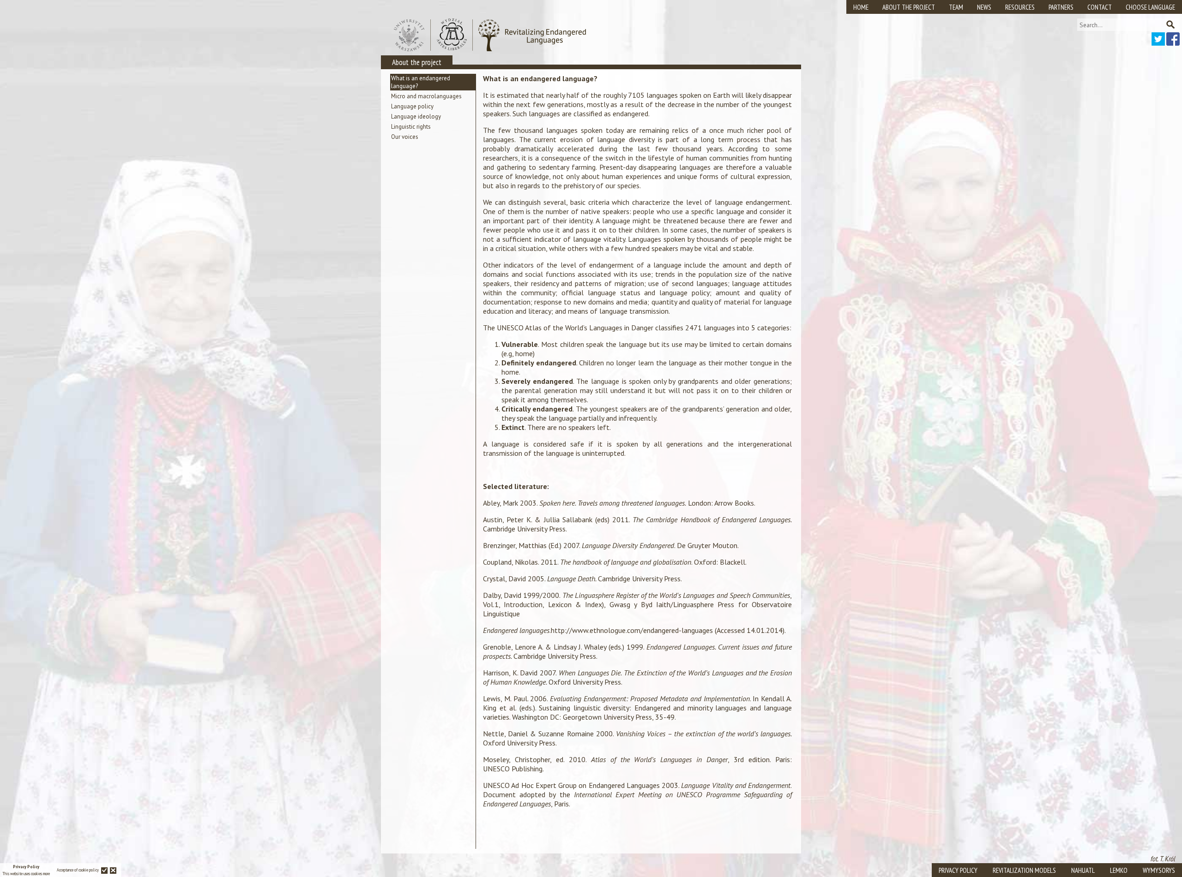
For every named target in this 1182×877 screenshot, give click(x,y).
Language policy (412, 106)
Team (956, 7)
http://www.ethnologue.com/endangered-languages (633, 630)
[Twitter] (1158, 43)
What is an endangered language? (420, 82)
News (984, 7)
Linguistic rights (411, 127)
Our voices (404, 137)
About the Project (908, 7)
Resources (1020, 7)
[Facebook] (1173, 43)
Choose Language (1150, 7)
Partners (1061, 7)
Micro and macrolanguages (426, 96)
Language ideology (416, 116)
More (46, 874)
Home (860, 7)
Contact (1099, 7)
